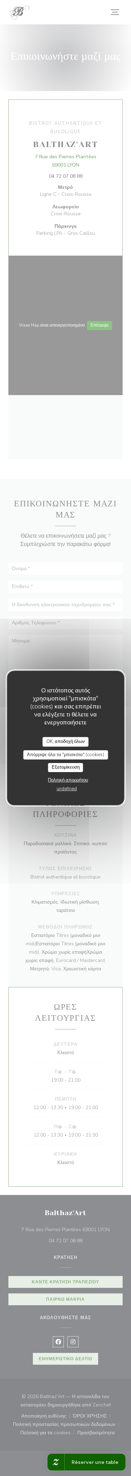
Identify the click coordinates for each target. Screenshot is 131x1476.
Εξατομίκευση (66, 767)
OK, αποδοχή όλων (65, 741)
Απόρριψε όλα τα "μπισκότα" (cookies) (65, 755)
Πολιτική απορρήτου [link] (68, 780)
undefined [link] (67, 789)
